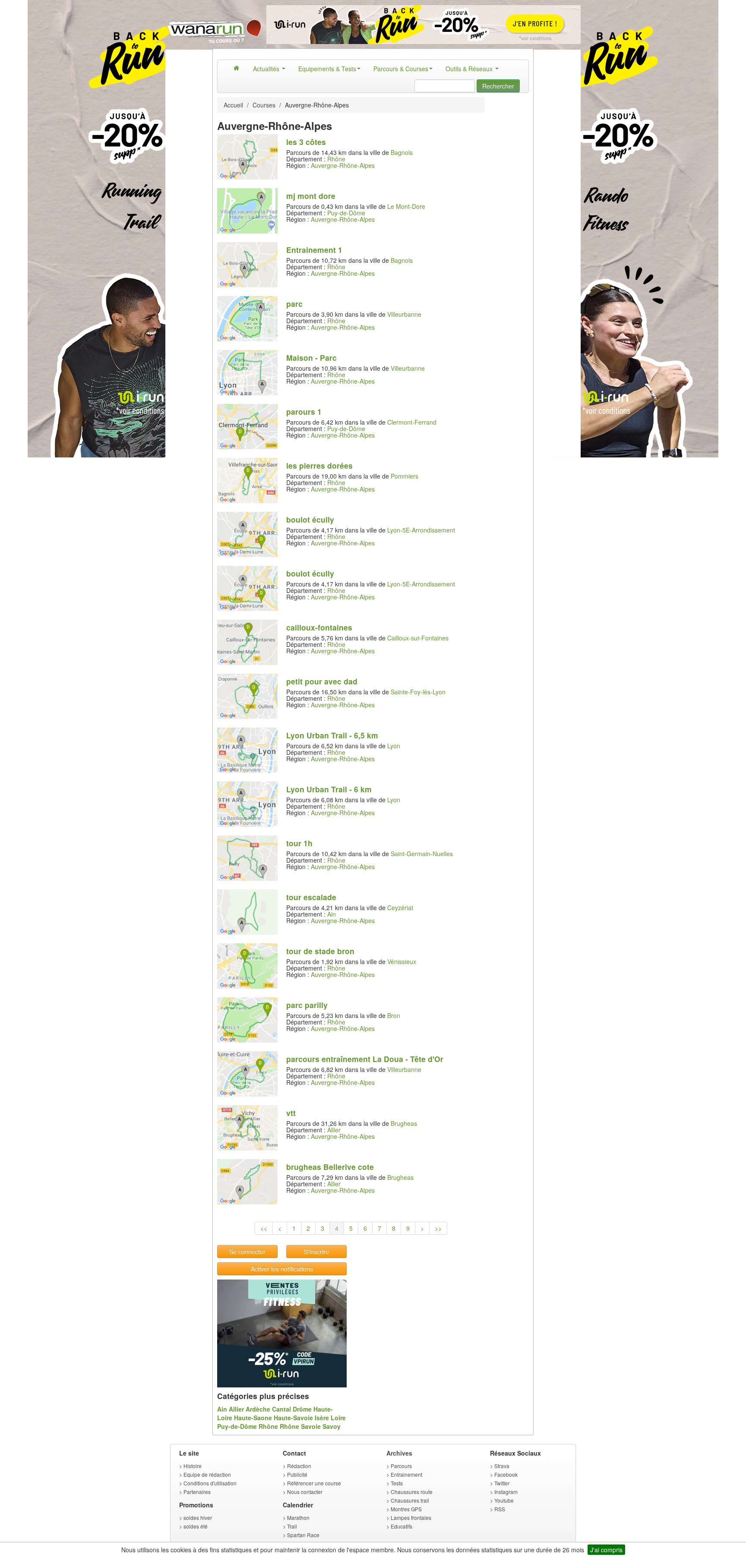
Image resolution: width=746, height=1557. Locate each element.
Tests (397, 1483)
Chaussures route (412, 1491)
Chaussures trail (410, 1500)
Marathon (298, 1517)
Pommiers (404, 476)
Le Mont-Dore (406, 206)
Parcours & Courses (400, 68)
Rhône (336, 158)
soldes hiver (197, 1517)
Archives (399, 1453)
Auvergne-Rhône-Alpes (343, 165)
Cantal (281, 1409)
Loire (338, 1417)
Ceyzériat (400, 907)
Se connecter (247, 1251)
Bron (393, 1015)
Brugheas (404, 1123)
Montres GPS (406, 1509)
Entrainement (406, 1474)
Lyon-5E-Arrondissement (421, 530)
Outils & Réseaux (470, 68)
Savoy (331, 1426)
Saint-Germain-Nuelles (422, 853)
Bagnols (402, 152)
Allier (334, 1129)
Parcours (401, 1465)
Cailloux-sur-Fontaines (418, 638)
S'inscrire (316, 1251)
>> (438, 1228)
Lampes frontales (411, 1517)
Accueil (233, 105)
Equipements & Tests (327, 68)
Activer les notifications (282, 1268)
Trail (292, 1526)
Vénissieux (401, 961)
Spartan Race (303, 1534)
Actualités (267, 68)
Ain (331, 914)
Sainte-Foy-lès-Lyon (418, 691)
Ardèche (258, 1409)
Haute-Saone (253, 1417)
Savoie (311, 1426)
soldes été (195, 1526)
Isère (322, 1417)
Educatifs (401, 1526)
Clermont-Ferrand (411, 422)
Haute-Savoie (293, 1417)
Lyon (393, 745)
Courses (264, 105)
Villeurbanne (404, 314)
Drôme (302, 1409)
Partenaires (197, 1491)
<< (263, 1228)
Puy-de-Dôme (346, 212)
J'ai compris (606, 1549)
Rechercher (498, 86)
